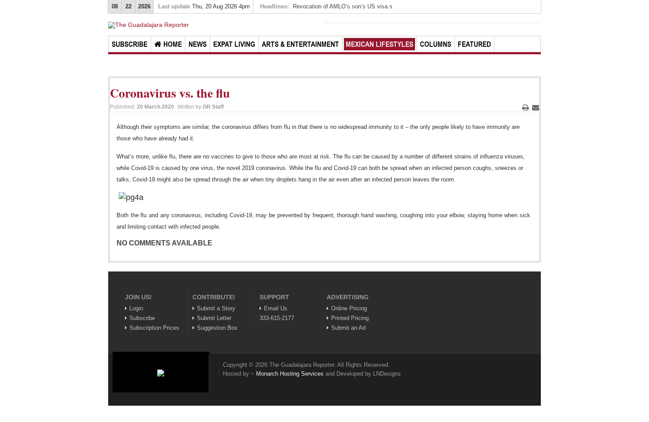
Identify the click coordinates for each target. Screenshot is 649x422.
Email (535, 107)
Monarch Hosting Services (290, 373)
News (198, 44)
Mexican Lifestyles (379, 44)
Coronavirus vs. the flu (170, 93)
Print (525, 107)
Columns (435, 44)
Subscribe (129, 44)
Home (172, 44)
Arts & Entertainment (300, 44)
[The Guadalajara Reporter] (216, 25)
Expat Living (234, 44)
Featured (474, 44)
